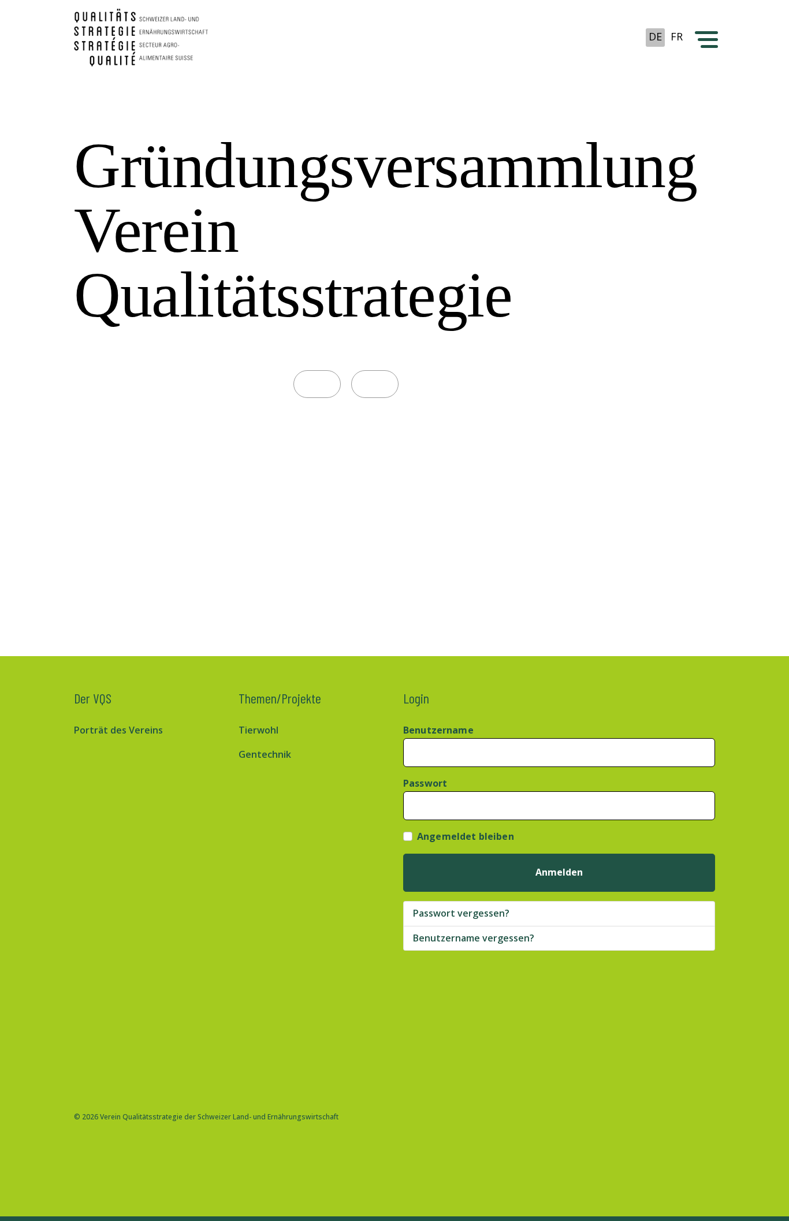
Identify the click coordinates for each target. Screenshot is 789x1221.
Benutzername (438, 730)
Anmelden (559, 872)
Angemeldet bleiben (465, 836)
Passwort (425, 783)
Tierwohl (258, 730)
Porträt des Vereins (118, 730)
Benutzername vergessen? (473, 938)
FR (677, 36)
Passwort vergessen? (461, 913)
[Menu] (705, 37)
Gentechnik (265, 754)
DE (655, 36)
